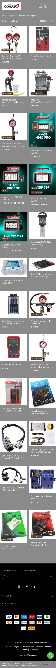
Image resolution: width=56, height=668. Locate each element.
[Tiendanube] (28, 655)
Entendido (47, 664)
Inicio (4, 16)
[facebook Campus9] (27, 587)
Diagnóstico (12, 16)
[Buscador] (34, 6)
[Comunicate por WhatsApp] (50, 655)
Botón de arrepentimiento (28, 650)
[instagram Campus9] (19, 587)
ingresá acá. (46, 647)
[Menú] (51, 6)
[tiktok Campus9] (34, 587)
